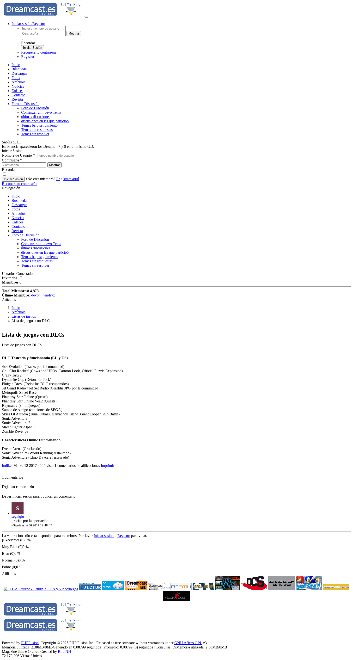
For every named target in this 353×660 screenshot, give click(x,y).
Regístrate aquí (67, 179)
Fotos (16, 78)
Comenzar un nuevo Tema (41, 112)
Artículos (18, 82)
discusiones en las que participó (45, 121)
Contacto (18, 95)
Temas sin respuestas (37, 130)
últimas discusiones (35, 117)
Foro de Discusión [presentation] (25, 104)
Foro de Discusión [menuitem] (35, 108)
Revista (17, 99)
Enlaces (17, 91)
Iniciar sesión (104, 536)
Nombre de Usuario (18, 155)
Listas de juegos (24, 316)
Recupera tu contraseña (38, 52)
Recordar (28, 43)
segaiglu (18, 516)
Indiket (7, 465)
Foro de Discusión (25, 235)
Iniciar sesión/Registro (28, 24)
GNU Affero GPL (188, 643)
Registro (27, 57)
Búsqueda (19, 69)
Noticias (18, 86)
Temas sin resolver (35, 134)
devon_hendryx (43, 295)
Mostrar (73, 33)
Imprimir (107, 465)
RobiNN (64, 651)
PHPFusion (30, 643)
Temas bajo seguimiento (39, 125)
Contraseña (12, 160)
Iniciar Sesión (32, 47)
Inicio (16, 65)
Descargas (19, 73)
